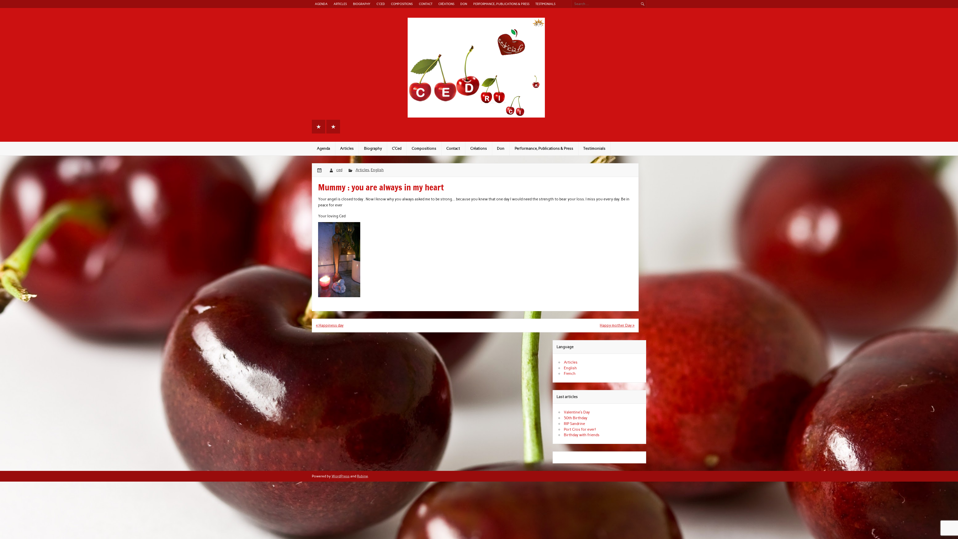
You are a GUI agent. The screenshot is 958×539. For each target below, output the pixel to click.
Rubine (362, 476)
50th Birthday (575, 418)
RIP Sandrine (574, 423)
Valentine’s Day (577, 412)
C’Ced (380, 4)
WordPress (341, 476)
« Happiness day (330, 325)
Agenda (321, 4)
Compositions (402, 4)
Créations (446, 4)
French (570, 373)
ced (339, 170)
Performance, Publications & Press (501, 4)
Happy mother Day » (617, 325)
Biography (361, 4)
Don (463, 4)
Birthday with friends (581, 435)
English (377, 170)
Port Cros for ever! (580, 429)
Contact (425, 4)
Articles (340, 4)
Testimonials (545, 4)
